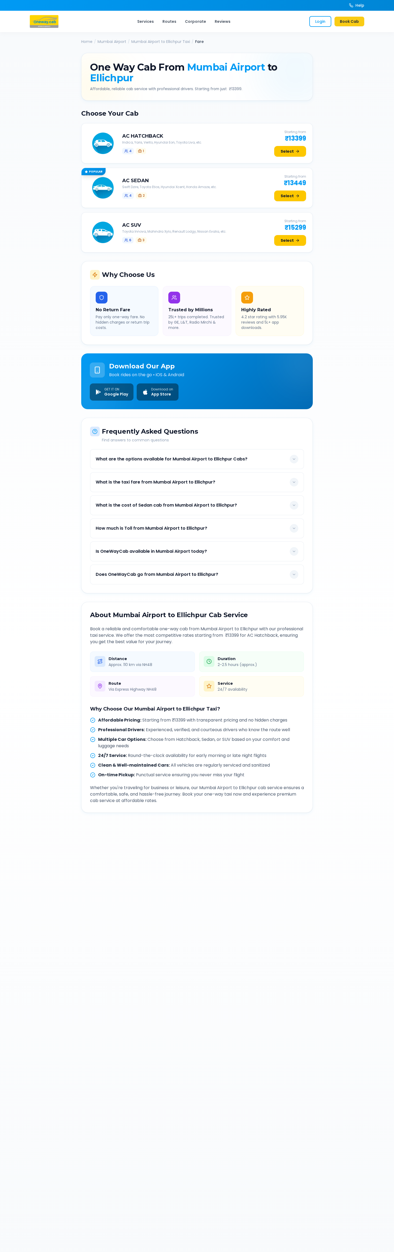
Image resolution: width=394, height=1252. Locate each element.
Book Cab (349, 21)
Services (145, 21)
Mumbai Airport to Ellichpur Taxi (160, 41)
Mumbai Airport (112, 41)
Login (320, 21)
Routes (169, 21)
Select (287, 151)
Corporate (195, 21)
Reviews (223, 21)
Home (86, 41)
